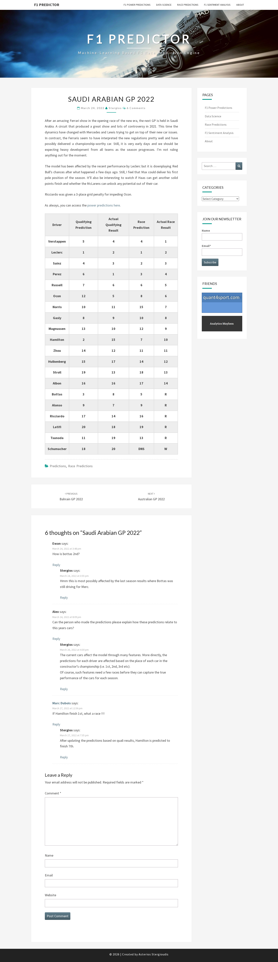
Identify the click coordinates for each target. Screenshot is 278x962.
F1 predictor (46, 4)
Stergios (115, 108)
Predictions (58, 466)
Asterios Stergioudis (154, 954)
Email (49, 875)
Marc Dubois (61, 703)
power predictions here (103, 205)
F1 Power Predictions (137, 4)
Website (50, 895)
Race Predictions (187, 4)
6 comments (136, 108)
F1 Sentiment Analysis (217, 4)
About (240, 4)
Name (49, 855)
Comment (53, 793)
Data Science (164, 4)
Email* (206, 246)
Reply (56, 565)
